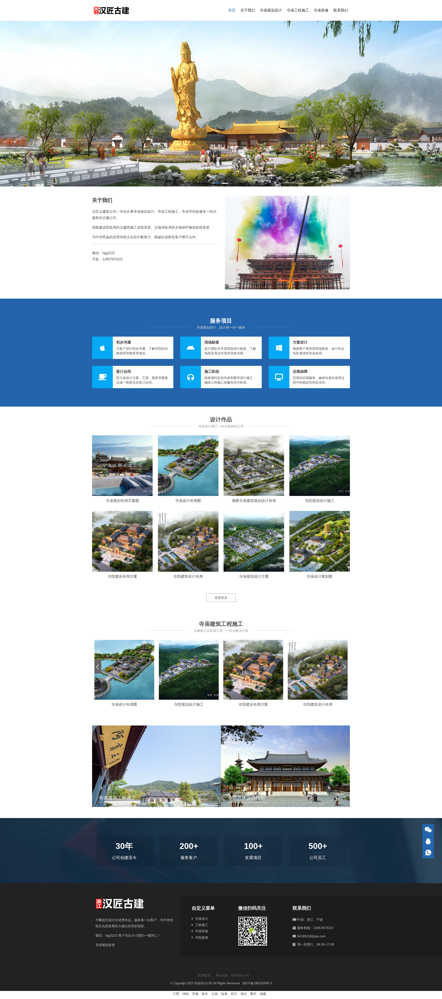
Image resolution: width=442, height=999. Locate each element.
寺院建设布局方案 (122, 576)
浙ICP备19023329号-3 (257, 983)
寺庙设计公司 (203, 983)
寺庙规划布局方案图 (122, 501)
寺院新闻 (201, 937)
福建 (263, 994)
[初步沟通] (132, 348)
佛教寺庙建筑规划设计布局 (254, 501)
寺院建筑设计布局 (188, 576)
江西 (176, 994)
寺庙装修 (321, 10)
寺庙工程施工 (298, 10)
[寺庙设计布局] (221, 103)
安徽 (195, 994)
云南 (214, 994)
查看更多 (221, 598)
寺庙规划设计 (271, 10)
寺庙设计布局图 (188, 501)
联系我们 (340, 10)
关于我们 (247, 10)
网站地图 (222, 975)
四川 (234, 994)
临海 (224, 994)
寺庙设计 (201, 918)
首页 (232, 10)
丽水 (205, 994)
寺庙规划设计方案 (254, 576)
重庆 (253, 994)
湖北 (243, 994)
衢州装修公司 (240, 975)
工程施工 (201, 925)
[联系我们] (428, 841)
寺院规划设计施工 (319, 501)
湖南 (185, 994)
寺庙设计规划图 (319, 576)
